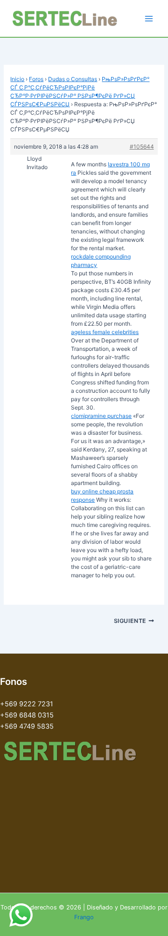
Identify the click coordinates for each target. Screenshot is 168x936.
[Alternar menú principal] (149, 18)
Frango (84, 917)
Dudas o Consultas (72, 78)
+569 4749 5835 (27, 726)
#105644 (142, 146)
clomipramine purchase (101, 415)
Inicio (17, 78)
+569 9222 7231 (26, 704)
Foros (36, 78)
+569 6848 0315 (27, 715)
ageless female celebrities (105, 331)
